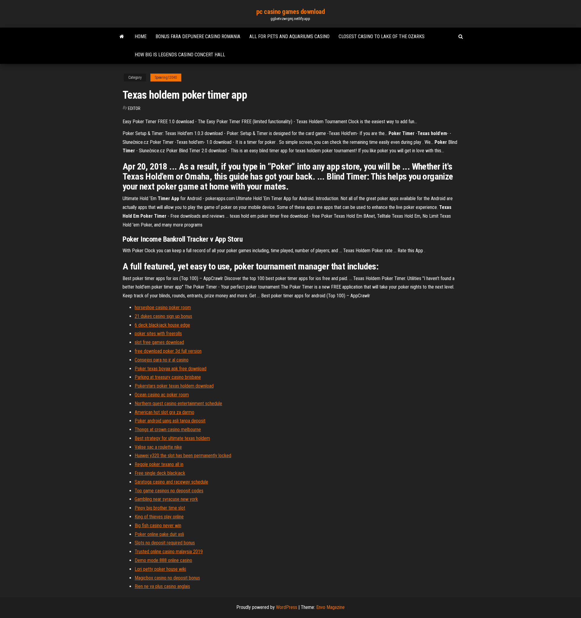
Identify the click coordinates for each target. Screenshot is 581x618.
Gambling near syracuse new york (166, 499)
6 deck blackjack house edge (162, 325)
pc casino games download (290, 11)
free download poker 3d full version (168, 351)
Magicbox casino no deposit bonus (167, 578)
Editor (134, 108)
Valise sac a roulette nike (158, 447)
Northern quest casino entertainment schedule (178, 403)
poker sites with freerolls (158, 333)
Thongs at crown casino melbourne (168, 429)
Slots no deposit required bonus (165, 543)
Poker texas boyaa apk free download (170, 369)
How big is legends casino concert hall (180, 55)
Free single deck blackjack (160, 473)
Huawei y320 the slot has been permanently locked (183, 455)
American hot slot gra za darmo (164, 412)
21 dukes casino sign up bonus (163, 316)
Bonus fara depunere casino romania (198, 36)
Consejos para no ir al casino (162, 360)
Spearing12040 (166, 77)
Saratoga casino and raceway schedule (171, 482)
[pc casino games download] (121, 37)
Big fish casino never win (158, 525)
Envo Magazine (330, 607)
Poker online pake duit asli (159, 534)
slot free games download (159, 342)
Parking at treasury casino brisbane (168, 377)
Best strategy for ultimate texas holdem (172, 438)
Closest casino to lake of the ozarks (382, 36)
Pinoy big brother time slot (160, 508)
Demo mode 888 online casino (163, 560)
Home (140, 36)
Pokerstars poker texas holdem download (174, 386)
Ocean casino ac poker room (162, 395)
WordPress (286, 607)
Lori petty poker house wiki (160, 569)
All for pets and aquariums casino (289, 36)
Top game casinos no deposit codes (169, 491)
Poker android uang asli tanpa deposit (170, 421)
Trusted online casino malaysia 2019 (169, 551)
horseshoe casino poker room (163, 307)
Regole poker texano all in (159, 464)
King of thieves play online (159, 517)
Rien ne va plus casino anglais (162, 586)
